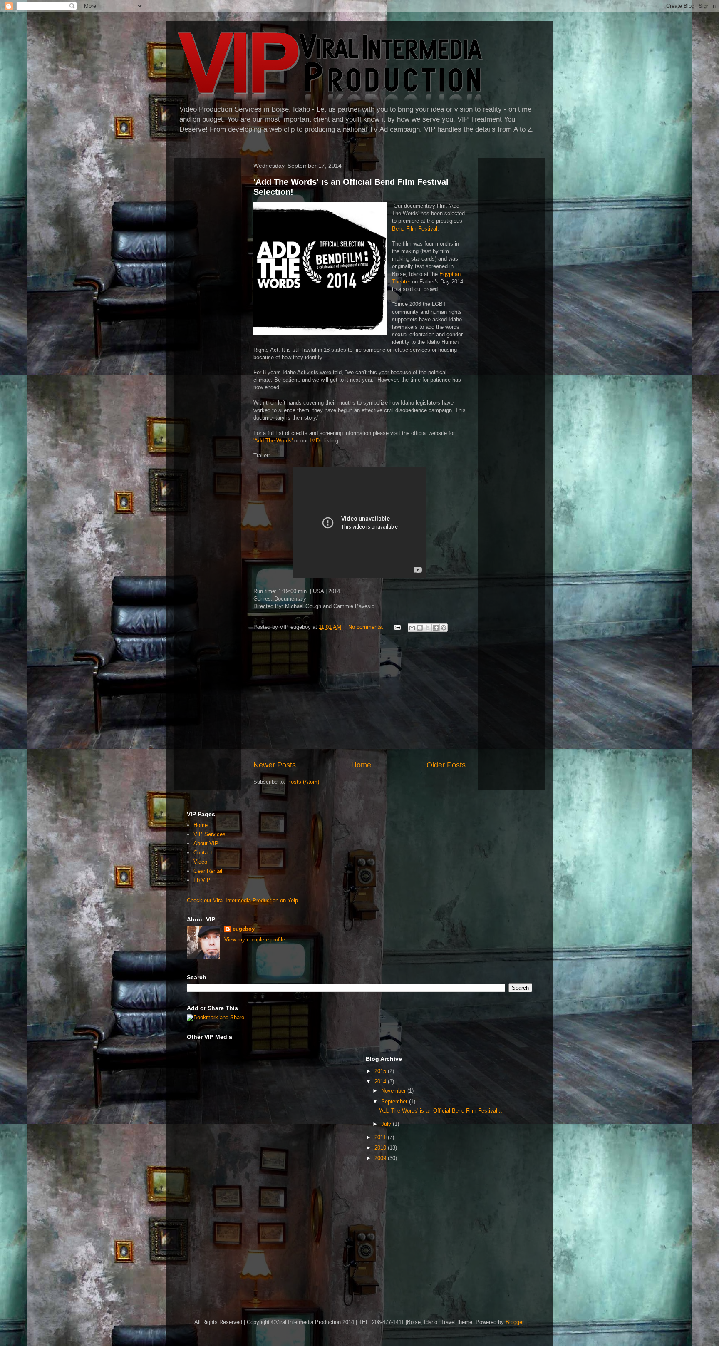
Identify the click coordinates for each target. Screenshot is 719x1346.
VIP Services (209, 834)
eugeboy (244, 929)
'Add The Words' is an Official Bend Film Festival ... (441, 1111)
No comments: (366, 627)
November (394, 1091)
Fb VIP (202, 880)
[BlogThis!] (420, 627)
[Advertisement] (359, 697)
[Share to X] (428, 627)
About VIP (205, 843)
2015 (381, 1071)
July (387, 1124)
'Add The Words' (273, 440)
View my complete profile (254, 939)
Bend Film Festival (414, 229)
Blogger (514, 1322)
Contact (202, 852)
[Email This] (412, 627)
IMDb (316, 440)
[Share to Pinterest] (443, 627)
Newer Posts (274, 765)
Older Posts (446, 765)
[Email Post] (397, 627)
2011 (381, 1137)
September (395, 1101)
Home (361, 765)
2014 (381, 1081)
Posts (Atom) (303, 782)
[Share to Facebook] (435, 627)
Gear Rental (207, 871)
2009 (381, 1158)
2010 (381, 1148)
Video (200, 862)
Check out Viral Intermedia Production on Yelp (242, 900)
